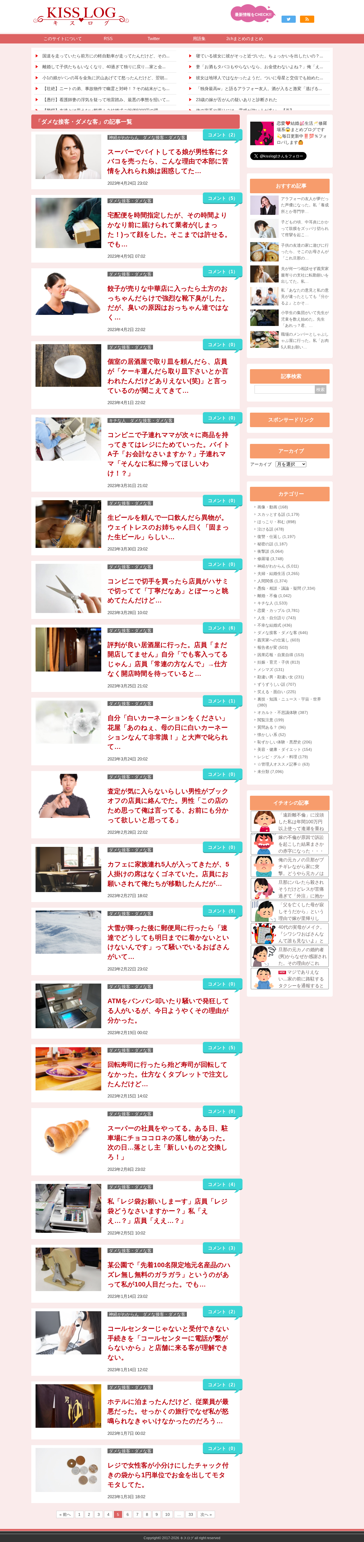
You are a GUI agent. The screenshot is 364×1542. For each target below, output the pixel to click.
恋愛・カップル (278, 610)
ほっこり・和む (276, 521)
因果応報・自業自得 (280, 654)
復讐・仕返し (276, 536)
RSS (108, 38)
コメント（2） (223, 134)
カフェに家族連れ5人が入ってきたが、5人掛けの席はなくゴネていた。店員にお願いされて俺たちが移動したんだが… (168, 874)
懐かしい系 (271, 734)
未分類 (270, 771)
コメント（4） (223, 1184)
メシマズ (270, 669)
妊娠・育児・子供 (278, 662)
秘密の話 (272, 544)
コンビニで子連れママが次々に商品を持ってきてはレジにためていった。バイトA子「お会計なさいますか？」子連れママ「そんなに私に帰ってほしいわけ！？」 (168, 454)
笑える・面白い (276, 691)
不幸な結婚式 (274, 625)
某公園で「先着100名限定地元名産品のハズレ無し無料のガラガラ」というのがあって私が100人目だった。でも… (169, 1275)
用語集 (199, 38)
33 (191, 1514)
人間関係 (272, 581)
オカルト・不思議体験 (282, 712)
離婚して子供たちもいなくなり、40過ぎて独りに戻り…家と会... (104, 66)
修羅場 (270, 558)
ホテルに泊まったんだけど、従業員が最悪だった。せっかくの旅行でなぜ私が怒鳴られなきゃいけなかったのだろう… (168, 1411)
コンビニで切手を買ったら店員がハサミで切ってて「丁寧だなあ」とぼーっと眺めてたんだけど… (168, 591)
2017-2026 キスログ (178, 1538)
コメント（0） (223, 344)
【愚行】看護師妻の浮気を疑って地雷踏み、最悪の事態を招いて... (105, 99)
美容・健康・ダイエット (284, 749)
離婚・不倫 (274, 595)
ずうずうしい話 (276, 684)
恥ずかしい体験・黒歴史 (284, 742)
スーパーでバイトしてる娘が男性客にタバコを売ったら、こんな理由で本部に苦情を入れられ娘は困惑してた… (168, 161)
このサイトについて (63, 38)
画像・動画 (272, 507)
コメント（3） (223, 1248)
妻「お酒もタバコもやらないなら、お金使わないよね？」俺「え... (259, 66)
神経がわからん (278, 566)
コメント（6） (223, 627)
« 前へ (65, 1514)
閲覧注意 (270, 720)
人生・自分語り (276, 618)
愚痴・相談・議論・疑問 (286, 588)
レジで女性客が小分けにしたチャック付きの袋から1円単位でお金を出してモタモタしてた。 (168, 1475)
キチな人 (272, 603)
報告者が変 (272, 647)
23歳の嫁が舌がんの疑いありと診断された (236, 99)
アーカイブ (261, 464)
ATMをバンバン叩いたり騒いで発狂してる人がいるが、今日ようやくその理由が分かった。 (168, 1010)
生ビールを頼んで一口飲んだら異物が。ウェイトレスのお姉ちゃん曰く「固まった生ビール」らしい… (168, 527)
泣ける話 (270, 529)
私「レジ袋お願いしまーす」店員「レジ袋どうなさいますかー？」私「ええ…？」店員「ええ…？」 (167, 1211)
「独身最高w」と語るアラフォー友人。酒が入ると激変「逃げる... (259, 88)
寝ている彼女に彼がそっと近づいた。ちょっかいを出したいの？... (259, 55)
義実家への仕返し (278, 640)
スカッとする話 (278, 514)
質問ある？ (271, 727)
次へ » (206, 1514)
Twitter (154, 38)
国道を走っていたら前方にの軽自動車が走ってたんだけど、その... (105, 55)
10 (167, 1514)
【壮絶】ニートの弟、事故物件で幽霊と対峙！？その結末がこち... (105, 88)
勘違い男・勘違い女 (280, 677)
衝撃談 (270, 551)
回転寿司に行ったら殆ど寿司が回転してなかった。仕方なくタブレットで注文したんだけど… (168, 1074)
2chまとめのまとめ (244, 38)
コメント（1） (223, 271)
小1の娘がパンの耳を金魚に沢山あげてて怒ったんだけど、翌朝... (104, 77)
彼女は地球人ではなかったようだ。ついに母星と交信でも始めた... (259, 77)
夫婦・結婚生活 (278, 573)
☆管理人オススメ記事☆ (283, 764)
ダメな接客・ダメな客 (282, 632)
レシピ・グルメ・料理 (282, 757)
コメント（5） (223, 198)
